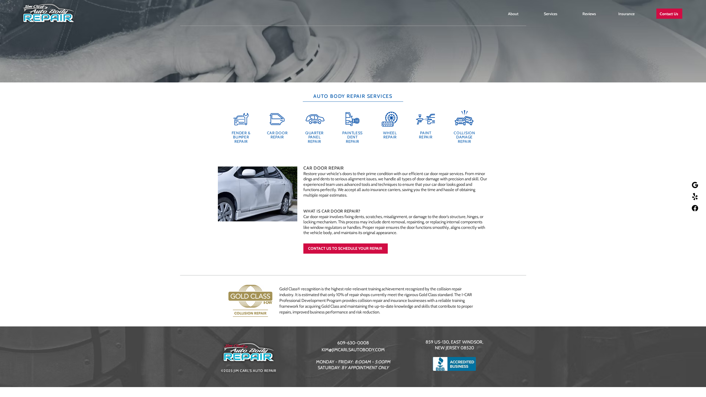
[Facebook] (695, 208)
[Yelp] (695, 196)
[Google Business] (695, 185)
